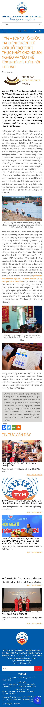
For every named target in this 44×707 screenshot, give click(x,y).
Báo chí (13, 699)
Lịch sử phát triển (28, 684)
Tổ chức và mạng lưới (10, 684)
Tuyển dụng (7, 704)
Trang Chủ (6, 680)
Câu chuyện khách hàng (32, 696)
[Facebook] (4, 427)
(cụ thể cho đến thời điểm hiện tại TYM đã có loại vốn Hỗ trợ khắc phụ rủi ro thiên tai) (22, 279)
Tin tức (6, 700)
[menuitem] (19, 31)
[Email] (14, 427)
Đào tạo (17, 704)
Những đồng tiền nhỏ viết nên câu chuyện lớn (19, 464)
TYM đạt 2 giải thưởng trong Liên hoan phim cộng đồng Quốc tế (22, 613)
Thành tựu (7, 686)
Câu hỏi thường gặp (28, 686)
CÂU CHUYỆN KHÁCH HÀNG (12, 697)
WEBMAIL (22, 674)
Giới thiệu (22, 682)
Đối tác (16, 686)
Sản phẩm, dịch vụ (22, 689)
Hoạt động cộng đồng (26, 691)
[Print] (18, 427)
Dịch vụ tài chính (8, 691)
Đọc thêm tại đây (34, 475)
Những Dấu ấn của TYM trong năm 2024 (22, 578)
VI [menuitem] (25, 31)
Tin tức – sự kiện (23, 699)
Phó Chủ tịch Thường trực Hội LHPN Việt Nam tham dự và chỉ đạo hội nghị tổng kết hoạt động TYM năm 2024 (21, 540)
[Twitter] (9, 427)
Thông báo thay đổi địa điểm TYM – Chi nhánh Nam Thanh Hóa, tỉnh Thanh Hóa (22, 502)
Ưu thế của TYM (9, 694)
